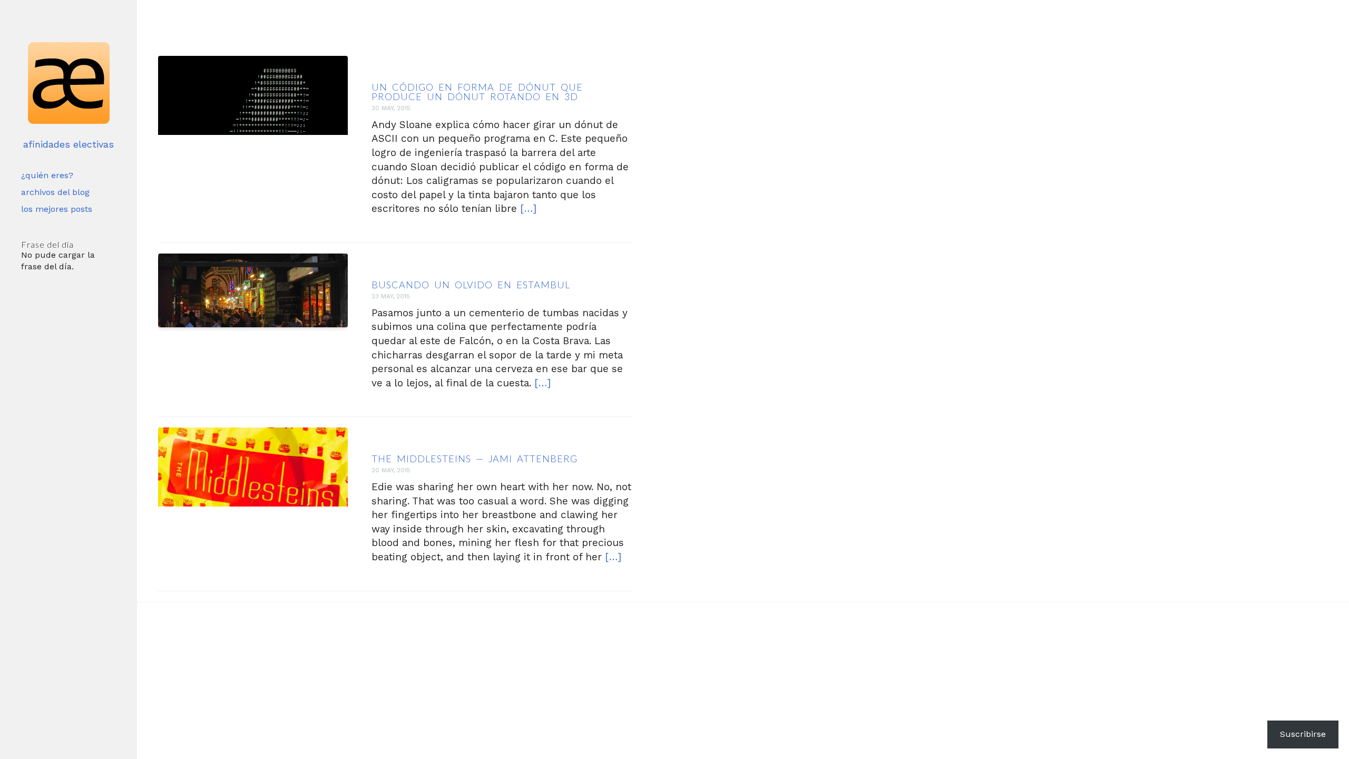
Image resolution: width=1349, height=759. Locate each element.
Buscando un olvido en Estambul (471, 284)
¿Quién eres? (47, 175)
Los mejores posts (56, 209)
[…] (528, 208)
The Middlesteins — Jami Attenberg (475, 458)
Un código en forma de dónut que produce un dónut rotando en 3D (477, 91)
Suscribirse (1303, 734)
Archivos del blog (55, 192)
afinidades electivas (68, 144)
